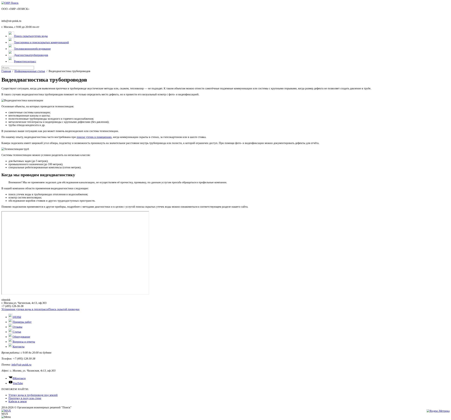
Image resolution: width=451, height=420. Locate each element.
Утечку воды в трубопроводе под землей (33, 395)
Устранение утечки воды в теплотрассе (24, 309)
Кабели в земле (17, 401)
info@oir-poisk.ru (21, 364)
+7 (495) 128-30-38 (12, 14)
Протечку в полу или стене (24, 398)
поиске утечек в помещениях (94, 137)
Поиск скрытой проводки (63, 309)
